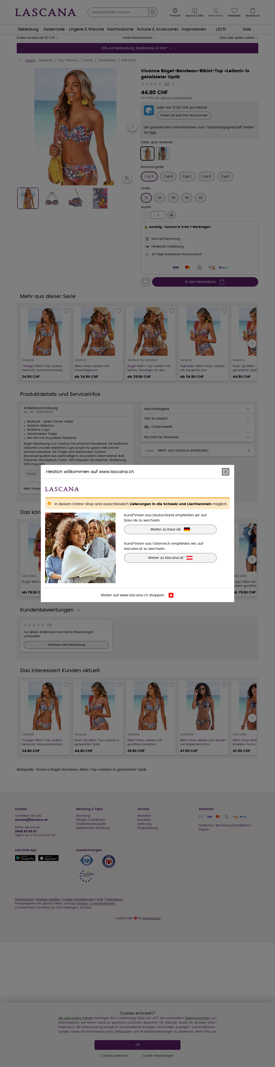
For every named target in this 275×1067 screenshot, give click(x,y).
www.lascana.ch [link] (134, 595)
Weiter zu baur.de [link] (165, 529)
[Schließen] (225, 471)
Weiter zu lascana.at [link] (165, 558)
